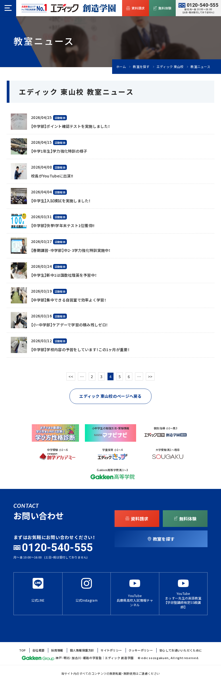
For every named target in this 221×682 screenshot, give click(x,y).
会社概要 (38, 650)
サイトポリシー (111, 650)
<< (70, 376)
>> (150, 376)
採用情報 (57, 650)
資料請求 (138, 8)
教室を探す (141, 66)
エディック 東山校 (170, 66)
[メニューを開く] (8, 8)
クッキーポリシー (141, 650)
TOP (22, 650)
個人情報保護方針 (82, 650)
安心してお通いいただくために (180, 650)
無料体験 (165, 8)
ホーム (121, 66)
